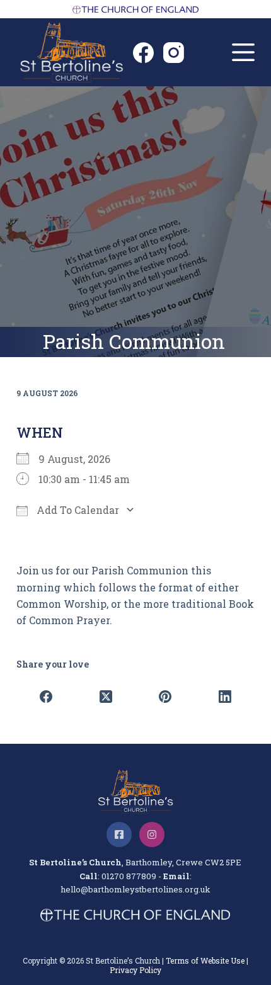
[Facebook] (143, 52)
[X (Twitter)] (106, 696)
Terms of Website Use (205, 960)
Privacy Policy (135, 970)
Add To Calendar (76, 509)
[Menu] (243, 52)
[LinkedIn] (225, 696)
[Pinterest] (165, 696)
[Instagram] (173, 52)
